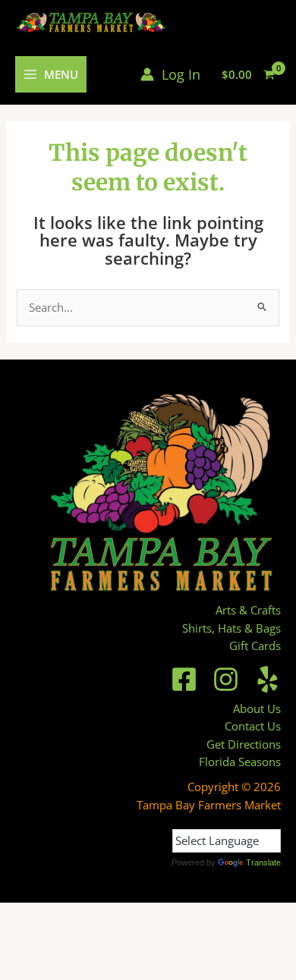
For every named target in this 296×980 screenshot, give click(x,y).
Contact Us (253, 725)
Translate (263, 862)
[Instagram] (226, 679)
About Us (257, 708)
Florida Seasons (240, 761)
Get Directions (243, 744)
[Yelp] (267, 679)
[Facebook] (184, 679)
